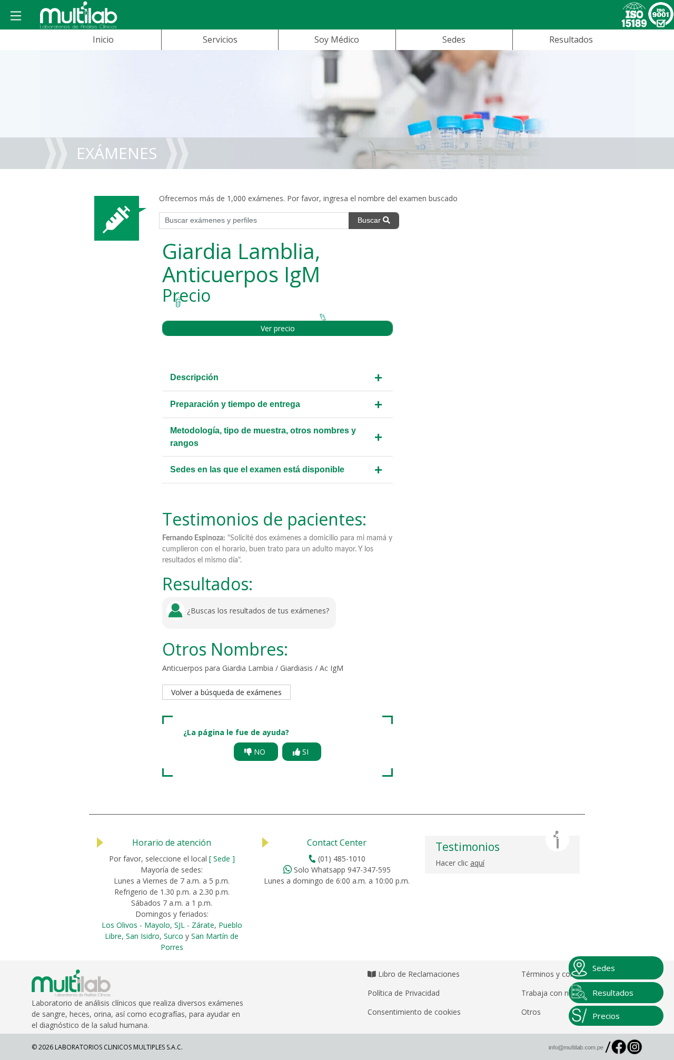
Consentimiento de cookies (414, 1012)
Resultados (571, 39)
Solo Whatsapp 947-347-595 (341, 870)
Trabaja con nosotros (558, 993)
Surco (173, 936)
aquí (477, 863)
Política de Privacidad (404, 993)
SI (305, 752)
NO (259, 752)
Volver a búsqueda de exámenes (226, 692)
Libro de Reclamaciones (418, 974)
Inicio (103, 39)
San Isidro (143, 936)
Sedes (453, 39)
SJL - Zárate (194, 925)
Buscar (370, 220)
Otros (531, 1012)
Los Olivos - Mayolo (136, 925)
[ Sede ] (222, 859)
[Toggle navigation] (16, 16)
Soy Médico (336, 39)
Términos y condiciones (561, 974)
